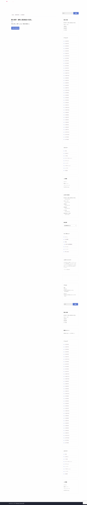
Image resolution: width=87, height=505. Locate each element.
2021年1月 (67, 68)
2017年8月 (67, 139)
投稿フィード (66, 183)
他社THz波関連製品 (68, 244)
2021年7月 (67, 60)
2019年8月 (67, 92)
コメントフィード (67, 185)
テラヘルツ (67, 160)
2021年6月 (67, 63)
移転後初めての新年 (67, 213)
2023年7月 (67, 43)
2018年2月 (67, 127)
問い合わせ (74, 2)
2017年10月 (67, 134)
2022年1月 (67, 53)
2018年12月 (67, 107)
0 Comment (22, 14)
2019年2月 (67, 102)
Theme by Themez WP (20, 503)
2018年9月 (67, 112)
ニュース (66, 163)
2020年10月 (67, 75)
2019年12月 (67, 90)
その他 (13, 14)
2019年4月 (67, 97)
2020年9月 (67, 78)
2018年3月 (67, 124)
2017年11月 (67, 132)
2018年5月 (67, 119)
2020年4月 (67, 85)
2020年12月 (67, 70)
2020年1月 (67, 87)
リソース (68, 2)
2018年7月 (67, 117)
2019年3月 (67, 100)
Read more (14, 28)
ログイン (65, 181)
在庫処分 (65, 26)
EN (78, 2)
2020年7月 (67, 80)
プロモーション (68, 165)
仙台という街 (66, 24)
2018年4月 (67, 122)
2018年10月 (67, 109)
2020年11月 (67, 73)
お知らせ (66, 153)
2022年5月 (67, 48)
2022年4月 (67, 50)
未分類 (66, 170)
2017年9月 (67, 137)
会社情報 (55, 2)
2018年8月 (67, 114)
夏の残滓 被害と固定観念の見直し (21, 20)
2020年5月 (67, 82)
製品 (59, 2)
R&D (66, 150)
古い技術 (65, 29)
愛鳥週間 (65, 28)
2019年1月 (67, 105)
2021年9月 (67, 58)
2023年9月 (67, 41)
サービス (63, 2)
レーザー (66, 168)
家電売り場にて (66, 333)
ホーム (50, 2)
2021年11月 (67, 55)
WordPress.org (66, 187)
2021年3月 (67, 65)
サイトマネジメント (68, 158)
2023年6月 (67, 45)
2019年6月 (67, 95)
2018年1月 (67, 129)
